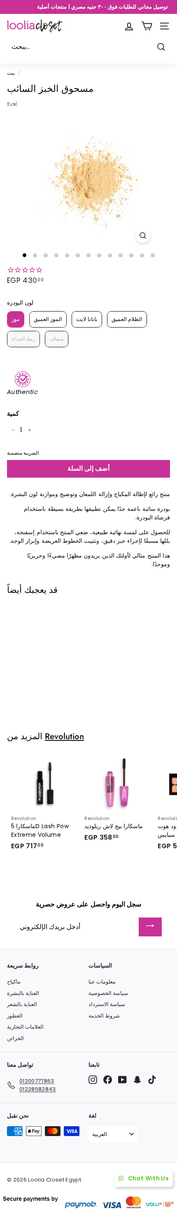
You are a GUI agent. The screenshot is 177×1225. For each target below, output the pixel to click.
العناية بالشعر (22, 1004)
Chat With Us (148, 1178)
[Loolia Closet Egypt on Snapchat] (137, 1079)
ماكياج (14, 982)
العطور (15, 1016)
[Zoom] (142, 235)
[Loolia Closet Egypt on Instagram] (92, 1079)
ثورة (12, 102)
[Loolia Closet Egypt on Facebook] (107, 1079)
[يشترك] (150, 927)
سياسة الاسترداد (106, 1004)
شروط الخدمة (104, 1016)
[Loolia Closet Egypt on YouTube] (122, 1079)
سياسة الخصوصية (108, 993)
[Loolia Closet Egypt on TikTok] (152, 1079)
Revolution (64, 736)
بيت (11, 73)
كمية (13, 413)
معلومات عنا (102, 982)
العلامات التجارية (25, 1027)
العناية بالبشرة (23, 993)
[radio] (15, 319)
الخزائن (15, 1038)
